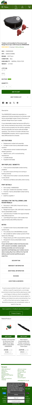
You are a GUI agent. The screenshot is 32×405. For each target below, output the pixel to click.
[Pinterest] (17, 102)
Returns (4, 372)
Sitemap (4, 379)
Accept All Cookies (16, 401)
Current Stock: (16, 79)
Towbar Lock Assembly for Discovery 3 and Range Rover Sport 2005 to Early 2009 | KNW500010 (8, 343)
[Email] (6, 102)
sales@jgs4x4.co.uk (23, 380)
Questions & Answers (16, 281)
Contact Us (5, 371)
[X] (13, 102)
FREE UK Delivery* (6, 369)
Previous (28, 318)
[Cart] (29, 7)
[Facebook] (3, 102)
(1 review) (12, 47)
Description (16, 260)
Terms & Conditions (7, 378)
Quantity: (5, 83)
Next (29, 318)
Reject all (16, 398)
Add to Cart (8, 336)
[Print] (10, 102)
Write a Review (19, 47)
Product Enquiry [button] (16, 313)
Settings (16, 394)
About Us (4, 370)
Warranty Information (16, 265)
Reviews (16, 276)
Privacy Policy (5, 373)
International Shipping (7, 375)
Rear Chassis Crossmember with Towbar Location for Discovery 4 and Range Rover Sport (23, 343)
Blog (3, 377)
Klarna (3, 376)
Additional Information (16, 271)
